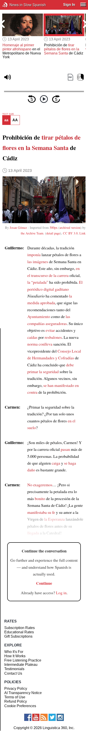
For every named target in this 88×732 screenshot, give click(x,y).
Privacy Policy (15, 688)
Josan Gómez (18, 227)
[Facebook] (27, 717)
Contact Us (13, 673)
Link (82, 233)
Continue (44, 583)
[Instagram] (60, 717)
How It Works (14, 656)
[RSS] (44, 717)
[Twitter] (52, 717)
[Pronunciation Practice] (80, 77)
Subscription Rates (19, 628)
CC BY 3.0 (70, 233)
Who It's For (13, 652)
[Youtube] (35, 717)
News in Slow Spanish (11, 5)
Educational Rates (19, 632)
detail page (53, 233)
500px (54, 227)
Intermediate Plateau (20, 665)
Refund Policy (15, 701)
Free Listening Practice (22, 660)
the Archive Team (32, 233)
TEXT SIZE (8, 114)
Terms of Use (14, 697)
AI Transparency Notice (23, 693)
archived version (70, 227)
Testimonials (14, 669)
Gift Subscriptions (18, 636)
